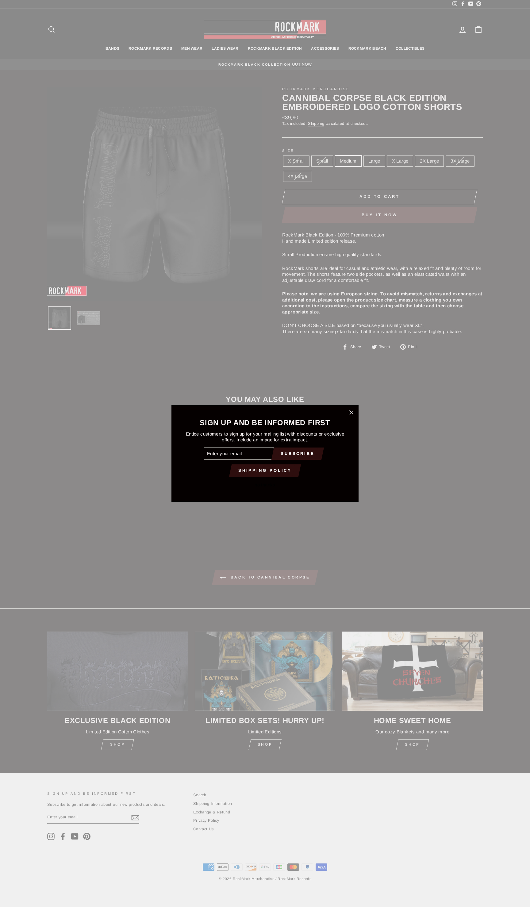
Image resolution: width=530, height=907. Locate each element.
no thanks (265, 484)
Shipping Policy (265, 470)
